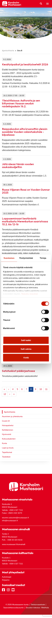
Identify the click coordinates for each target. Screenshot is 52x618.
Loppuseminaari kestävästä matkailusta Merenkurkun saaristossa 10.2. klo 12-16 (25, 221)
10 (40, 389)
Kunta (4, 443)
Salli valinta (26, 349)
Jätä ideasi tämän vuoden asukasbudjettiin (18, 165)
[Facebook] (3, 589)
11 (46, 389)
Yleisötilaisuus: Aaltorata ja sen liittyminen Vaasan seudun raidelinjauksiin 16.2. (21, 103)
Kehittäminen (7, 430)
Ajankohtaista (8, 50)
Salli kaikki (26, 340)
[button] (47, 4)
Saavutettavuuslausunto (13, 607)
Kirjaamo (5, 580)
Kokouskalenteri (8, 439)
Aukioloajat (6, 577)
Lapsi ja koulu (8, 448)
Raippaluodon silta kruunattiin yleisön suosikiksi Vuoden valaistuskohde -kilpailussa (24, 131)
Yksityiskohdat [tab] (26, 258)
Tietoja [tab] (43, 258)
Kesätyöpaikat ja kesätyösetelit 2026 (25, 64)
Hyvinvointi (6, 434)
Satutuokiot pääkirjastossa (18, 370)
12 (5, 394)
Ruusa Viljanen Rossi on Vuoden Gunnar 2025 (26, 191)
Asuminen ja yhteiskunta (12, 416)
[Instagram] (8, 589)
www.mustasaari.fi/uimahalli (13, 544)
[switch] (45, 312)
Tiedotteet (6, 457)
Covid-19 (6, 421)
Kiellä (26, 357)
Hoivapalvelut (7, 425)
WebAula (45, 607)
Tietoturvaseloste (38, 604)
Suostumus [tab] (9, 258)
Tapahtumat (7, 452)
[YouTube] (13, 589)
